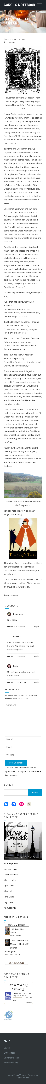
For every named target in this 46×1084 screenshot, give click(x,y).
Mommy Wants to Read (15, 583)
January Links (10, 869)
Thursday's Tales (12, 595)
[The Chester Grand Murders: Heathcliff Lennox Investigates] (7, 942)
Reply (36, 626)
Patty (15, 666)
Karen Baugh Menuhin (13, 954)
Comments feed (11, 1057)
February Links (11, 874)
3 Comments (11, 42)
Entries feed (9, 1052)
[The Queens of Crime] (7, 930)
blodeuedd (18, 614)
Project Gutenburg (13, 514)
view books (29, 1002)
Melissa (16, 636)
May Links (9, 891)
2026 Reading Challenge (18, 986)
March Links (10, 880)
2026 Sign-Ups (11, 863)
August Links (10, 907)
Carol (23, 39)
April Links (9, 885)
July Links (8, 902)
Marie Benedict (16, 936)
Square (31, 1075)
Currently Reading (16, 924)
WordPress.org (11, 1062)
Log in (7, 1047)
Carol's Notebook (19, 5)
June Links (9, 896)
